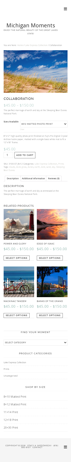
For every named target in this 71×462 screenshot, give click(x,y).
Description (13, 178)
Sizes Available (11, 121)
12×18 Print (11, 420)
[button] (65, 8)
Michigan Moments (30, 25)
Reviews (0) (53, 178)
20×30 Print (11, 427)
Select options (16, 258)
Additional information (33, 178)
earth (37, 167)
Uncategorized (11, 375)
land (43, 167)
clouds (12, 167)
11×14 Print (11, 412)
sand (48, 167)
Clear (22, 129)
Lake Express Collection (36, 45)
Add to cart (25, 155)
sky (53, 167)
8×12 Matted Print (15, 404)
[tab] (13, 178)
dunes (31, 167)
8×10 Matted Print (15, 396)
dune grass (21, 167)
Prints (61, 163)
